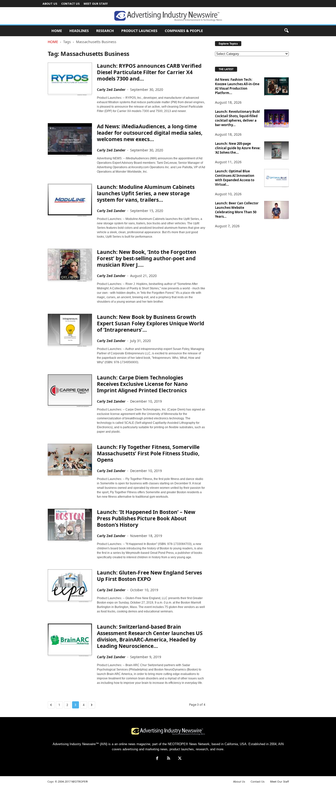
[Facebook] (157, 759)
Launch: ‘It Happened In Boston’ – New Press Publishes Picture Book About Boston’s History (146, 518)
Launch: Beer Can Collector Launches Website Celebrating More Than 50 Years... (237, 210)
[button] (286, 30)
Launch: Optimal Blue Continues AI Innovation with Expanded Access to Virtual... (234, 178)
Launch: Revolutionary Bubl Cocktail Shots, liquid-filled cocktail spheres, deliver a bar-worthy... (237, 118)
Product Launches (139, 30)
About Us (50, 3)
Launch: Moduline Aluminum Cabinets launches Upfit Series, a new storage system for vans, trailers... (146, 193)
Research (105, 30)
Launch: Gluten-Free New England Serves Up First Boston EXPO (149, 575)
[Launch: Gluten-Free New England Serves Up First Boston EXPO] (70, 586)
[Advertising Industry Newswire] (168, 16)
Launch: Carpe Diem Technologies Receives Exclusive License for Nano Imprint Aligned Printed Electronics (142, 384)
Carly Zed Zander (111, 89)
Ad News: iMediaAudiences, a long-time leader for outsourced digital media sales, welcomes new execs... (149, 133)
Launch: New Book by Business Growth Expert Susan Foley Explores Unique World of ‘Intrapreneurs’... (150, 323)
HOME (56, 30)
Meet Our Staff (96, 3)
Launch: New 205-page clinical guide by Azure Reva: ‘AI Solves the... (237, 148)
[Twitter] (179, 759)
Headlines (79, 30)
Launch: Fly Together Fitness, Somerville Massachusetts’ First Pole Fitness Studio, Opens (148, 453)
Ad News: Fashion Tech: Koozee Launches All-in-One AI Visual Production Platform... (237, 86)
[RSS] (168, 759)
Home (53, 41)
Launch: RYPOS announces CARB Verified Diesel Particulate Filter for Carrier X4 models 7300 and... (149, 72)
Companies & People (184, 30)
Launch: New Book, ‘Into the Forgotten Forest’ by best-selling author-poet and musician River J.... (146, 258)
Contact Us (70, 3)
